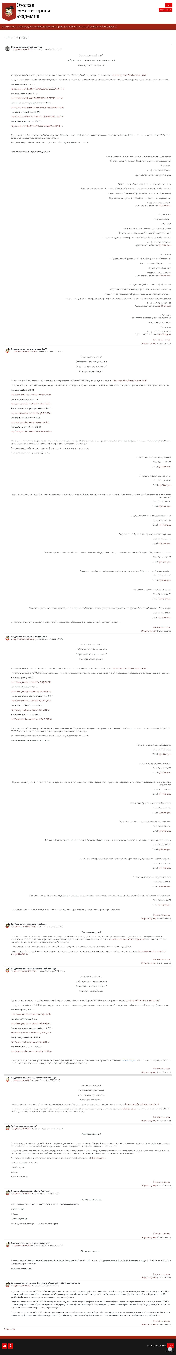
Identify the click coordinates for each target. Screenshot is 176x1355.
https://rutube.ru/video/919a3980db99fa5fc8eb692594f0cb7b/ (37, 126)
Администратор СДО (22, 1080)
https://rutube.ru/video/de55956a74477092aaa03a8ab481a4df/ (37, 107)
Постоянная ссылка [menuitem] (161, 340)
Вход (169, 5)
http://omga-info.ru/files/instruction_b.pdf (129, 75)
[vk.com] (4, 1346)
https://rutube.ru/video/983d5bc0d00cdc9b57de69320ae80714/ (37, 89)
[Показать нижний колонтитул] (170, 1349)
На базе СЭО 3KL (169, 1351)
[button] (165, 10)
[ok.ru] (10, 1346)
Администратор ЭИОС (23, 49)
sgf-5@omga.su (165, 275)
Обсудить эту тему (149, 343)
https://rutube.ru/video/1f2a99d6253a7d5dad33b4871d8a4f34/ (37, 116)
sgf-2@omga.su (165, 205)
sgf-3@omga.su (165, 245)
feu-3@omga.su (164, 617)
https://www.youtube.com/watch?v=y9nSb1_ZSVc (31, 413)
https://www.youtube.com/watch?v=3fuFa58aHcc (31, 404)
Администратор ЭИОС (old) (25, 351)
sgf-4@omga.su (165, 466)
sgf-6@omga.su (164, 306)
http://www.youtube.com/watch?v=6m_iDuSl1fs (30, 422)
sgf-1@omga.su (165, 506)
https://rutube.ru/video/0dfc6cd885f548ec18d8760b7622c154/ (37, 98)
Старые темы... (10, 1329)
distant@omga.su (129, 1109)
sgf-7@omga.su (164, 334)
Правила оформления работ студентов (127, 939)
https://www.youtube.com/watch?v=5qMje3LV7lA (31, 394)
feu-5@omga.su (164, 599)
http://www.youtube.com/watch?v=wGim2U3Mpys (31, 431)
